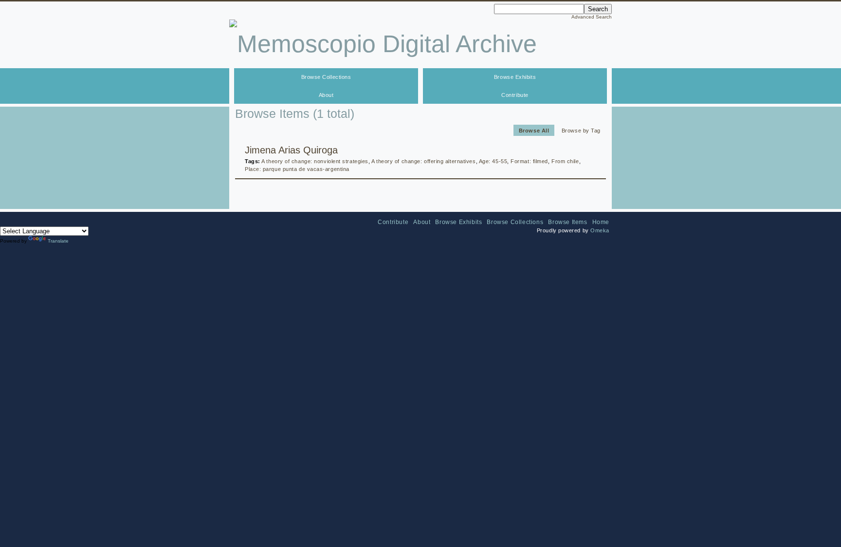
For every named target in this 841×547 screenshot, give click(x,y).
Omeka (599, 230)
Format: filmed (529, 161)
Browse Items (567, 222)
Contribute (515, 95)
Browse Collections (326, 77)
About (326, 95)
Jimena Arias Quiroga (291, 150)
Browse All (534, 130)
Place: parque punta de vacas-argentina (297, 169)
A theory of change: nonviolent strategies (314, 161)
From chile (565, 161)
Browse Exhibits (515, 77)
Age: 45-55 (493, 161)
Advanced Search (591, 16)
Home (600, 222)
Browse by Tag (581, 130)
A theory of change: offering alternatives (423, 161)
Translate (58, 241)
